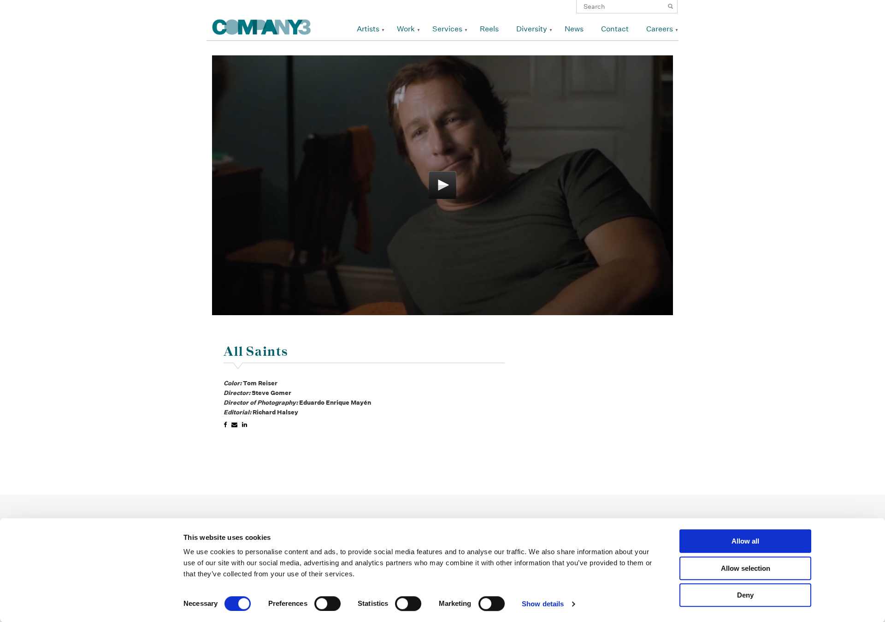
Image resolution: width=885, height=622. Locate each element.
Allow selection (745, 568)
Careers (659, 28)
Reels (489, 28)
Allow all (745, 541)
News (574, 28)
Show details (543, 604)
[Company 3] (261, 25)
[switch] (327, 603)
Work (406, 28)
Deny (745, 595)
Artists (368, 28)
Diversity (531, 28)
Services (447, 28)
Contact (615, 28)
